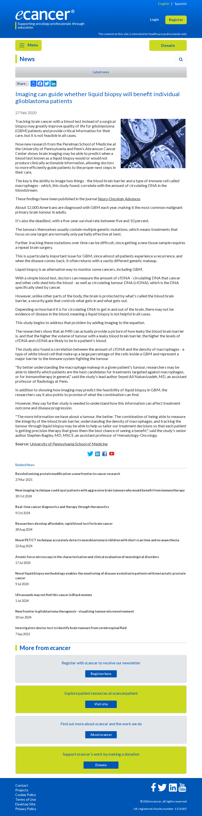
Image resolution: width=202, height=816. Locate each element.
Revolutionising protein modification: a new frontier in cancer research (67, 474)
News (27, 58)
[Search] (181, 59)
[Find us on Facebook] (104, 454)
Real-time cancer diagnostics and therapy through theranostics (62, 507)
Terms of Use (25, 799)
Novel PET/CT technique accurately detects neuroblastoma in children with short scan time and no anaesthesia (97, 540)
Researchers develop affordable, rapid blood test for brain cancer (64, 524)
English (163, 3)
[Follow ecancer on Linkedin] (173, 787)
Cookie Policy (25, 795)
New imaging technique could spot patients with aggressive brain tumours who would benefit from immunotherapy (100, 490)
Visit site (101, 704)
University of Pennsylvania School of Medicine (69, 443)
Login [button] (154, 19)
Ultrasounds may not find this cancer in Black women (53, 595)
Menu (32, 44)
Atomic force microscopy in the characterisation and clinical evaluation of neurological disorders (87, 557)
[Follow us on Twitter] (90, 454)
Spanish (181, 3)
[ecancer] (46, 14)
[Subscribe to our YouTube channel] (112, 454)
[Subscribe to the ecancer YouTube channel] (182, 787)
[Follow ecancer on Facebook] (153, 787)
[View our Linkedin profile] (97, 454)
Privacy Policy (25, 809)
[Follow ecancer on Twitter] (162, 787)
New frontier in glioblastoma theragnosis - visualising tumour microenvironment (74, 611)
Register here (101, 674)
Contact (21, 785)
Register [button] (176, 20)
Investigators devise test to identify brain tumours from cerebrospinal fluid (71, 628)
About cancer (101, 735)
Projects (21, 790)
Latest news (101, 72)
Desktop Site (25, 804)
